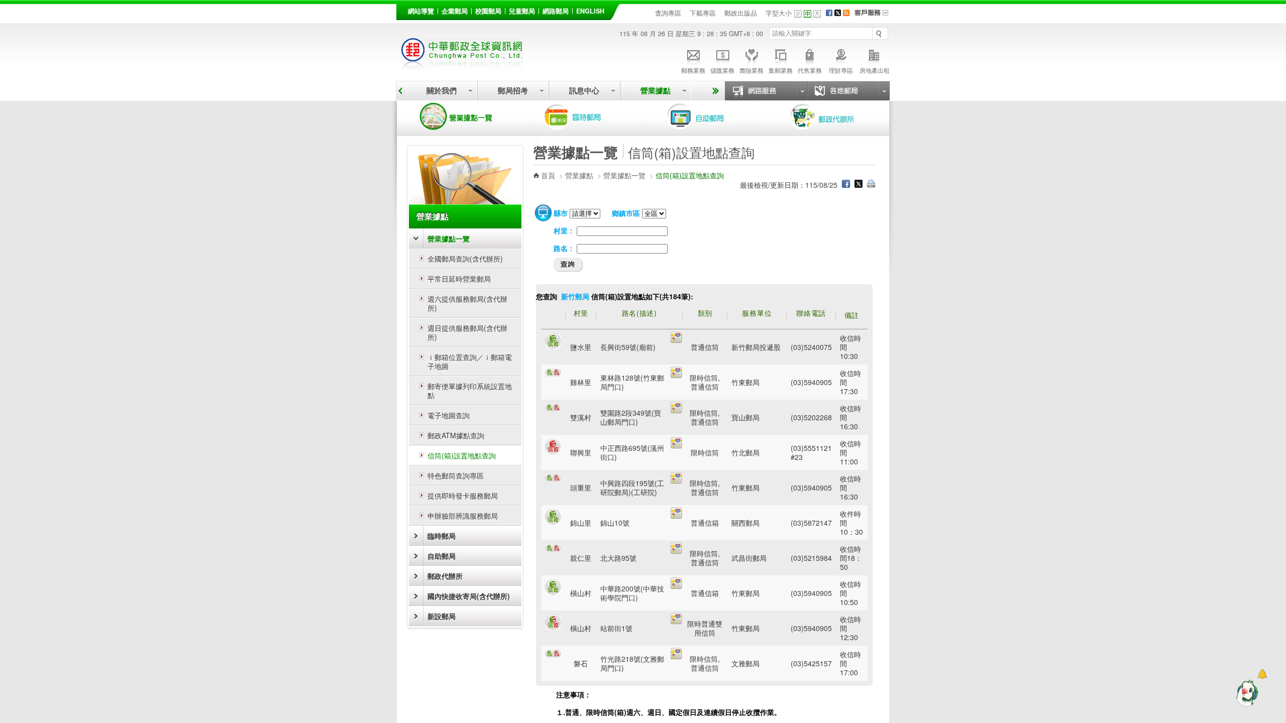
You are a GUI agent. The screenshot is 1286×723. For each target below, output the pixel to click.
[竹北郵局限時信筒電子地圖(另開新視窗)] (676, 445)
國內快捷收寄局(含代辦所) (468, 596)
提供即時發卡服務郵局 (462, 496)
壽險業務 (751, 70)
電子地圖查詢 (448, 415)
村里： (564, 230)
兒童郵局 (522, 11)
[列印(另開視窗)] (871, 185)
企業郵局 (455, 11)
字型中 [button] (807, 14)
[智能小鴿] (1245, 693)
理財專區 (841, 70)
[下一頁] (714, 90)
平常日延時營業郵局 (459, 279)
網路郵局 (556, 11)
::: (402, 9)
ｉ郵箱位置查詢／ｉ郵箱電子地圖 (469, 361)
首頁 (548, 175)
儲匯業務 (722, 70)
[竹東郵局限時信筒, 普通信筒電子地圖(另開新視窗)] (676, 375)
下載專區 (703, 13)
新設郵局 (441, 616)
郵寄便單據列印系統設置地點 (469, 390)
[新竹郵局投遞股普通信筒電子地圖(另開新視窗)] (676, 340)
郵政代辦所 (833, 116)
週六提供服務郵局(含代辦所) (467, 303)
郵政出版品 (740, 13)
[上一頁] (400, 90)
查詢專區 (668, 13)
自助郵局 (710, 116)
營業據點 (655, 90)
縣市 (561, 213)
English (590, 11)
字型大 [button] (817, 14)
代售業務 (810, 70)
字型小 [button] (798, 14)
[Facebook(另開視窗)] (829, 13)
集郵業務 (781, 70)
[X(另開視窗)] (837, 13)
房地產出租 (875, 70)
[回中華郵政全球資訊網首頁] (462, 65)
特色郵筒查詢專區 (455, 475)
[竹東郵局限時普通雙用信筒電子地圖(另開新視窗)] (676, 621)
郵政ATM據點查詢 (455, 435)
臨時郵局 (587, 116)
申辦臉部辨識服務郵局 (462, 516)
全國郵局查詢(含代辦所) (465, 259)
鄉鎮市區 (626, 213)
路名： (564, 248)
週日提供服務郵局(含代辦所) (467, 332)
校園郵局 (488, 11)
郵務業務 (693, 70)
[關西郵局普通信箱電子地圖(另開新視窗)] (676, 516)
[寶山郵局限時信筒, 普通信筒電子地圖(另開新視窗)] (676, 410)
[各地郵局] (848, 90)
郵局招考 (513, 90)
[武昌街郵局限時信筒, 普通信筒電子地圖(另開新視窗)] (676, 551)
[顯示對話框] (1262, 674)
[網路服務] (766, 90)
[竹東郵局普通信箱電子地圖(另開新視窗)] (676, 586)
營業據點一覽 (463, 116)
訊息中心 (584, 90)
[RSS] (846, 13)
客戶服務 (874, 16)
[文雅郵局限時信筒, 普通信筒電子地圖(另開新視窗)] (676, 656)
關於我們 (441, 90)
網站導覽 (421, 11)
